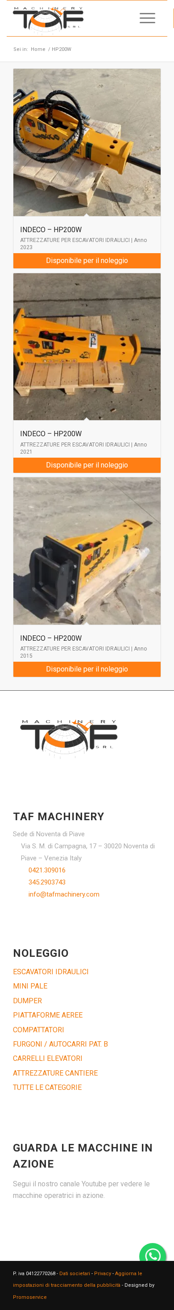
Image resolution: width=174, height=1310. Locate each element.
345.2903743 (47, 882)
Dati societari (74, 1274)
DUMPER (27, 1001)
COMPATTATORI (38, 1030)
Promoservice (30, 1297)
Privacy (102, 1274)
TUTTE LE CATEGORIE (47, 1087)
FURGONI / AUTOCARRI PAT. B (60, 1044)
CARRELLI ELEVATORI (48, 1058)
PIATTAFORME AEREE (48, 1015)
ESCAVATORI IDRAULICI (51, 972)
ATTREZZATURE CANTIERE (55, 1073)
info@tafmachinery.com (64, 894)
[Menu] (143, 18)
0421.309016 (47, 870)
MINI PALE (30, 986)
